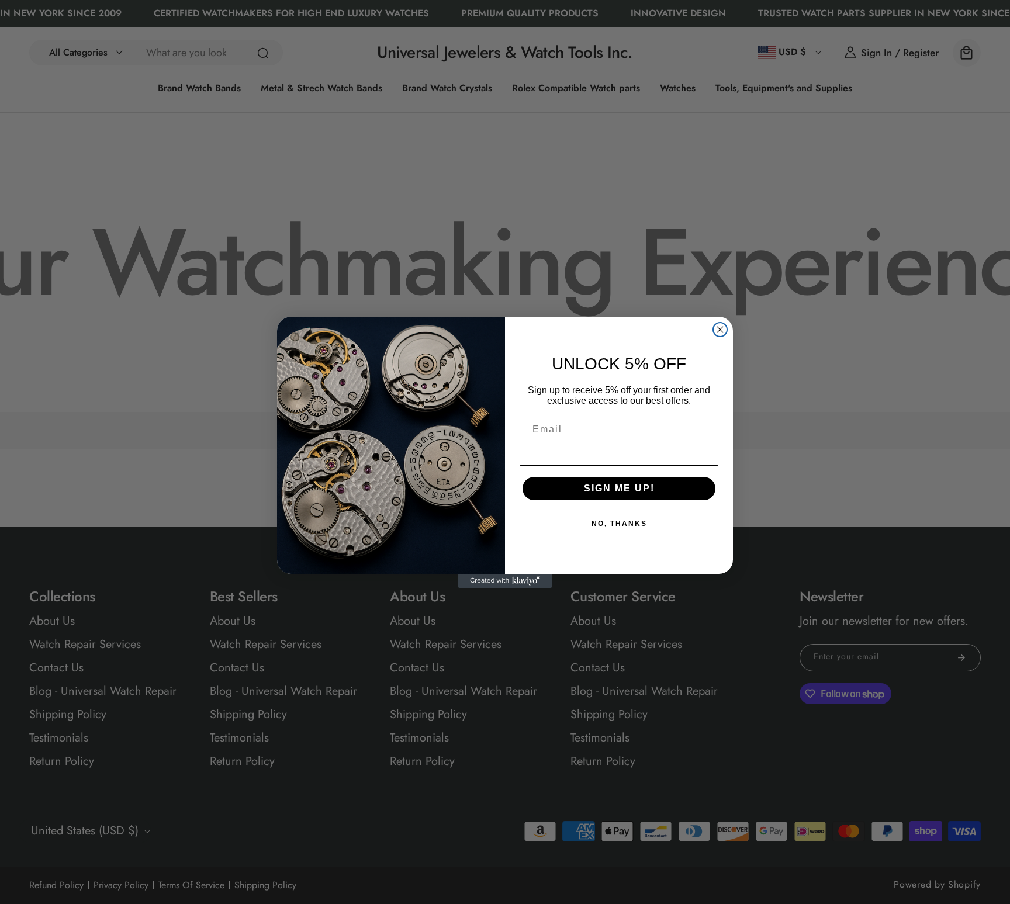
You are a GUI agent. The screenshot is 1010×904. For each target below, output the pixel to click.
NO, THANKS (619, 523)
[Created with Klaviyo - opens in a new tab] (505, 581)
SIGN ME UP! (619, 488)
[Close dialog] (720, 330)
